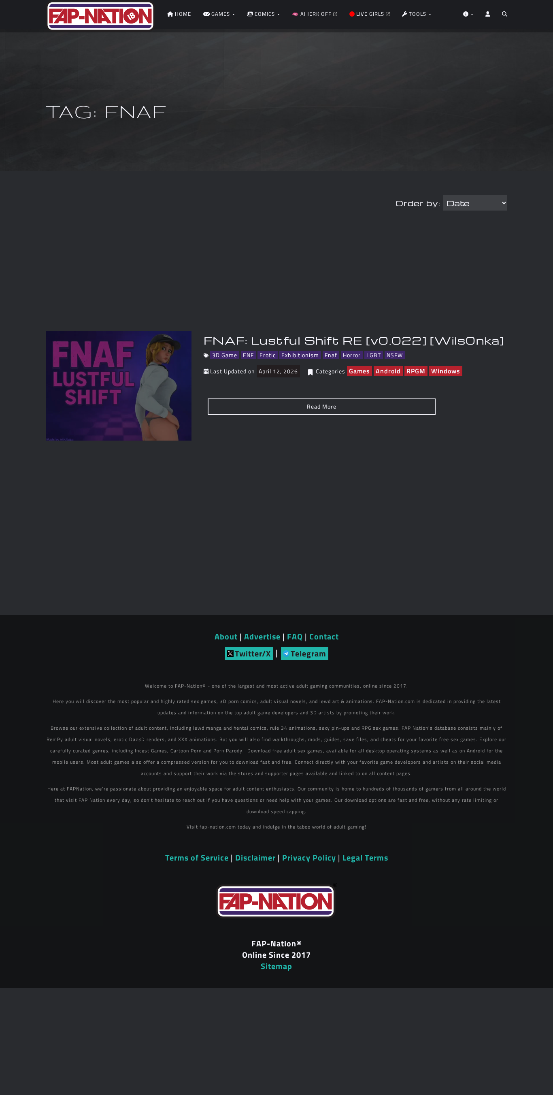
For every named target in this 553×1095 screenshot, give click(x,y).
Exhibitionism (300, 355)
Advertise (262, 636)
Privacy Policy (309, 857)
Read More (321, 406)
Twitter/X (253, 653)
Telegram (308, 653)
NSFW (395, 355)
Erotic (267, 355)
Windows (445, 371)
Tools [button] (417, 14)
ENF (248, 355)
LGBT (373, 355)
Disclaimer (255, 857)
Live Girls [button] (370, 14)
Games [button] (221, 14)
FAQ (295, 636)
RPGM (415, 371)
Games (359, 371)
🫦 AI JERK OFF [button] (312, 14)
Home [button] (182, 14)
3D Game (224, 355)
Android (388, 371)
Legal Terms (365, 857)
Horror (352, 355)
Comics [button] (264, 14)
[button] (504, 16)
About (226, 636)
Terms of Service (197, 857)
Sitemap (276, 966)
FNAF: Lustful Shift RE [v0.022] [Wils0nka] (354, 340)
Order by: (418, 203)
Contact (324, 636)
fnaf (331, 355)
